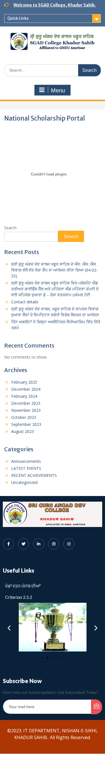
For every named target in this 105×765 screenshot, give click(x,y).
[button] (9, 627)
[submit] (96, 706)
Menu (58, 90)
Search (10, 227)
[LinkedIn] (38, 544)
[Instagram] (68, 544)
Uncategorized (24, 482)
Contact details (24, 301)
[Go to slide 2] (47, 658)
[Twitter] (23, 544)
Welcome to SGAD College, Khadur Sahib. (54, 5)
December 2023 (25, 403)
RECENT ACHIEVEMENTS (34, 475)
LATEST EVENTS (26, 468)
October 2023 (23, 417)
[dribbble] (53, 544)
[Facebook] (8, 544)
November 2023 (26, 410)
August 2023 (22, 431)
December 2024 (25, 389)
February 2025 (24, 382)
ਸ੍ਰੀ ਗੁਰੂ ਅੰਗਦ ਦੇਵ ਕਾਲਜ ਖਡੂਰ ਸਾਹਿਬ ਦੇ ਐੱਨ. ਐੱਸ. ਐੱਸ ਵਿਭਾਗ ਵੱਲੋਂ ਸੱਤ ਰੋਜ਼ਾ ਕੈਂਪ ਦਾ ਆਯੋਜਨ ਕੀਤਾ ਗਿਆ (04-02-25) (54, 270)
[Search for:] (52, 70)
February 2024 (24, 396)
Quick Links (18, 18)
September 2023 (26, 424)
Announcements (26, 461)
